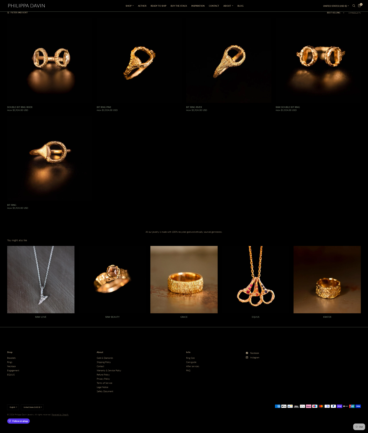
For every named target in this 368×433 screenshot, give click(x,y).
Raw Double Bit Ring (288, 107)
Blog (240, 5)
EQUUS (11, 374)
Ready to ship (158, 5)
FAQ (188, 370)
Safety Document (105, 391)
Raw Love (40, 317)
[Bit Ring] (49, 158)
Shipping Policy (104, 362)
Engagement (13, 370)
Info (188, 352)
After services (192, 366)
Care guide (191, 362)
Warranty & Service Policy (109, 370)
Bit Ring (11, 205)
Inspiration (198, 5)
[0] (359, 6)
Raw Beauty (112, 317)
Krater (327, 317)
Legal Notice (102, 387)
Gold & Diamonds (105, 358)
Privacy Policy (103, 378)
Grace (184, 317)
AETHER (142, 5)
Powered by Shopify (60, 414)
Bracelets (11, 358)
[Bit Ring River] (228, 60)
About (227, 5)
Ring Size (190, 358)
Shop (10, 352)
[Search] (354, 6)
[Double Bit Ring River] (49, 60)
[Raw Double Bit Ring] (318, 60)
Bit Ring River (194, 107)
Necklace (11, 366)
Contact (214, 5)
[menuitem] (129, 6)
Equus (255, 317)
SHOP (129, 5)
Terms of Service (104, 383)
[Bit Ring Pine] (139, 60)
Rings (9, 362)
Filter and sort (19, 13)
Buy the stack (179, 5)
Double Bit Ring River (19, 107)
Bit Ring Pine (104, 107)
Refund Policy (103, 374)
